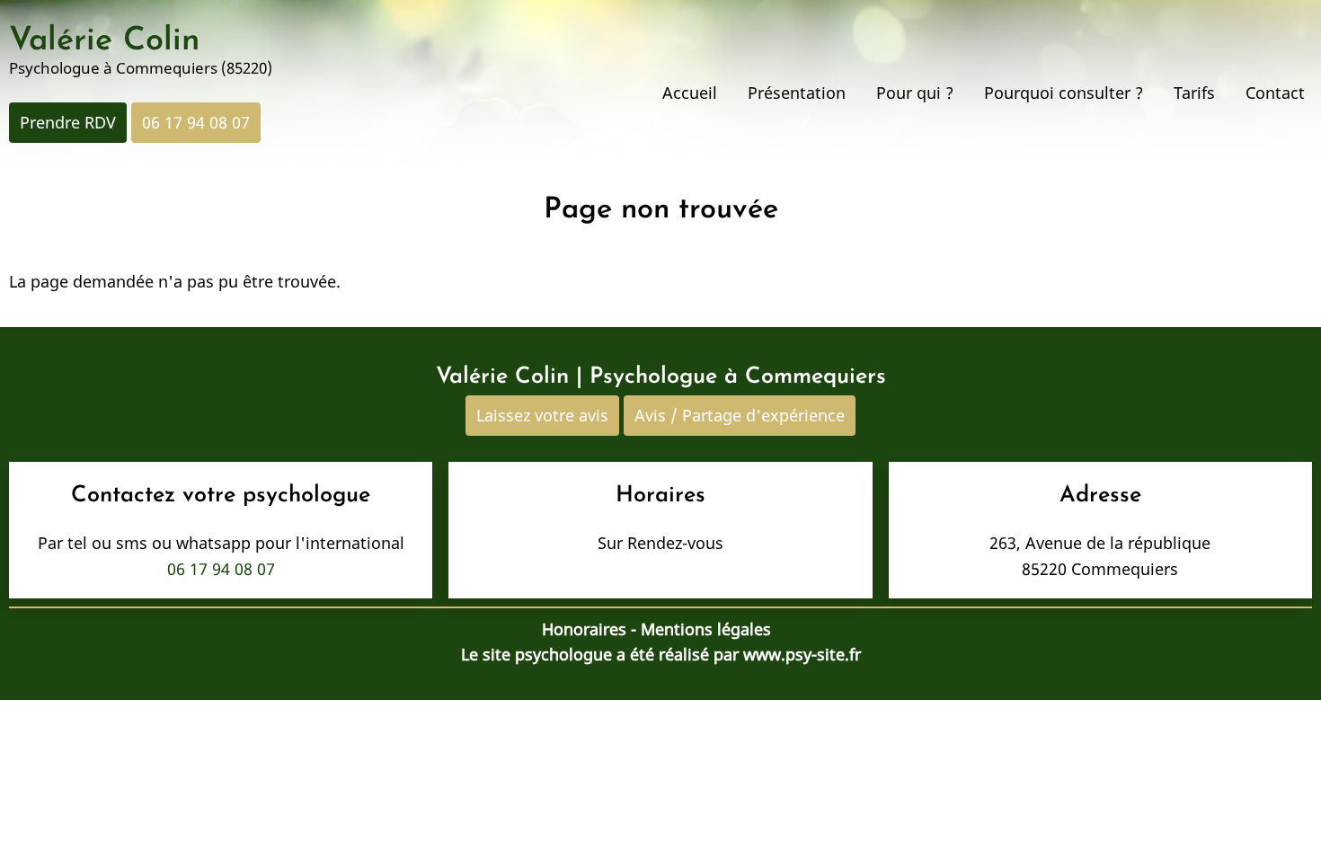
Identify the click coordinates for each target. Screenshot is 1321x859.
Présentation (797, 92)
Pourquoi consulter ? (1063, 92)
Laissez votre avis (542, 415)
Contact (1275, 92)
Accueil (689, 92)
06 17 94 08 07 (196, 122)
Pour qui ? (914, 92)
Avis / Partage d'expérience (739, 415)
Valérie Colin (104, 41)
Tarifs (1194, 92)
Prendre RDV (68, 122)
